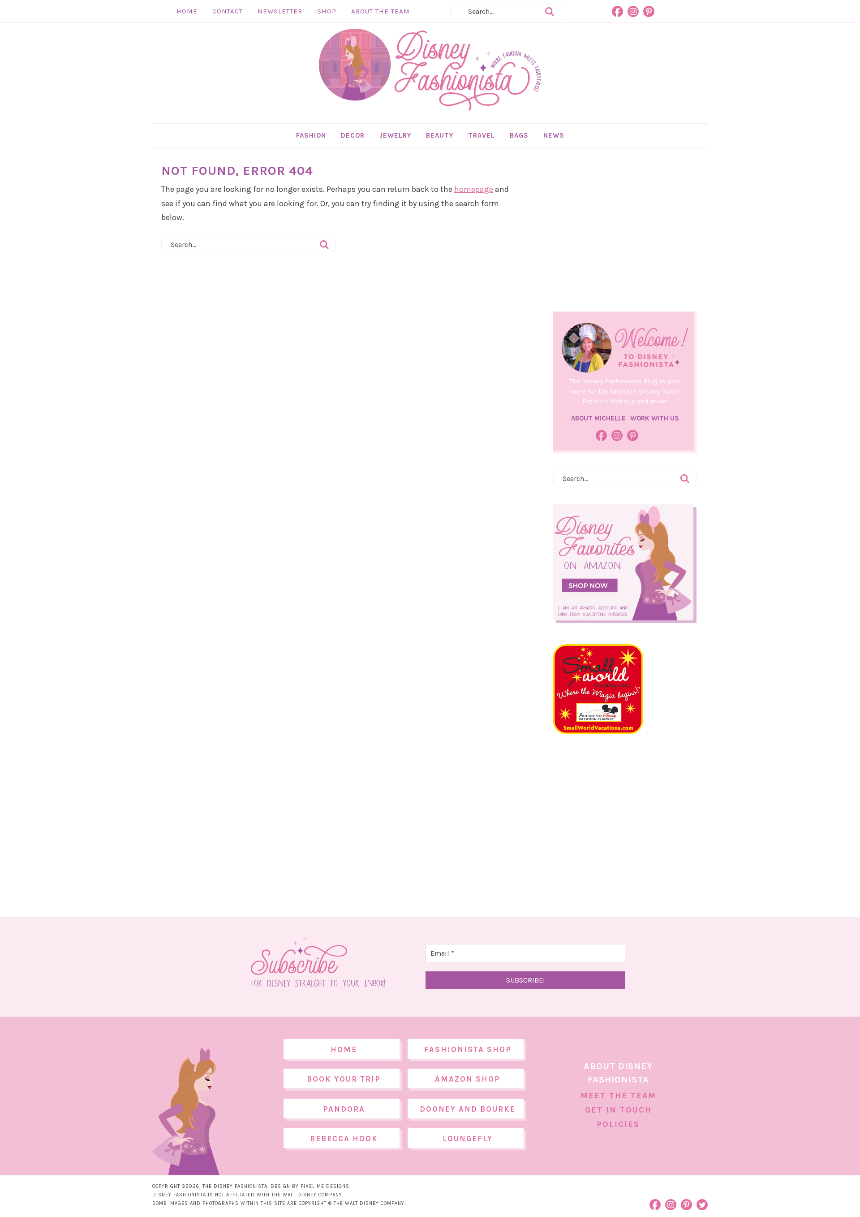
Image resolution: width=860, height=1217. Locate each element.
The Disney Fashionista (430, 70)
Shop (326, 11)
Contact (227, 11)
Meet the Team (618, 1095)
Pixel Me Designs (325, 1186)
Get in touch (618, 1110)
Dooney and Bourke (468, 1108)
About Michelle (598, 418)
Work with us (654, 418)
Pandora (344, 1108)
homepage (473, 189)
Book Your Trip (344, 1078)
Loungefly (468, 1138)
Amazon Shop (467, 1078)
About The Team (380, 11)
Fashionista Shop (468, 1049)
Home (187, 11)
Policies (618, 1124)
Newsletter (280, 11)
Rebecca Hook (344, 1138)
